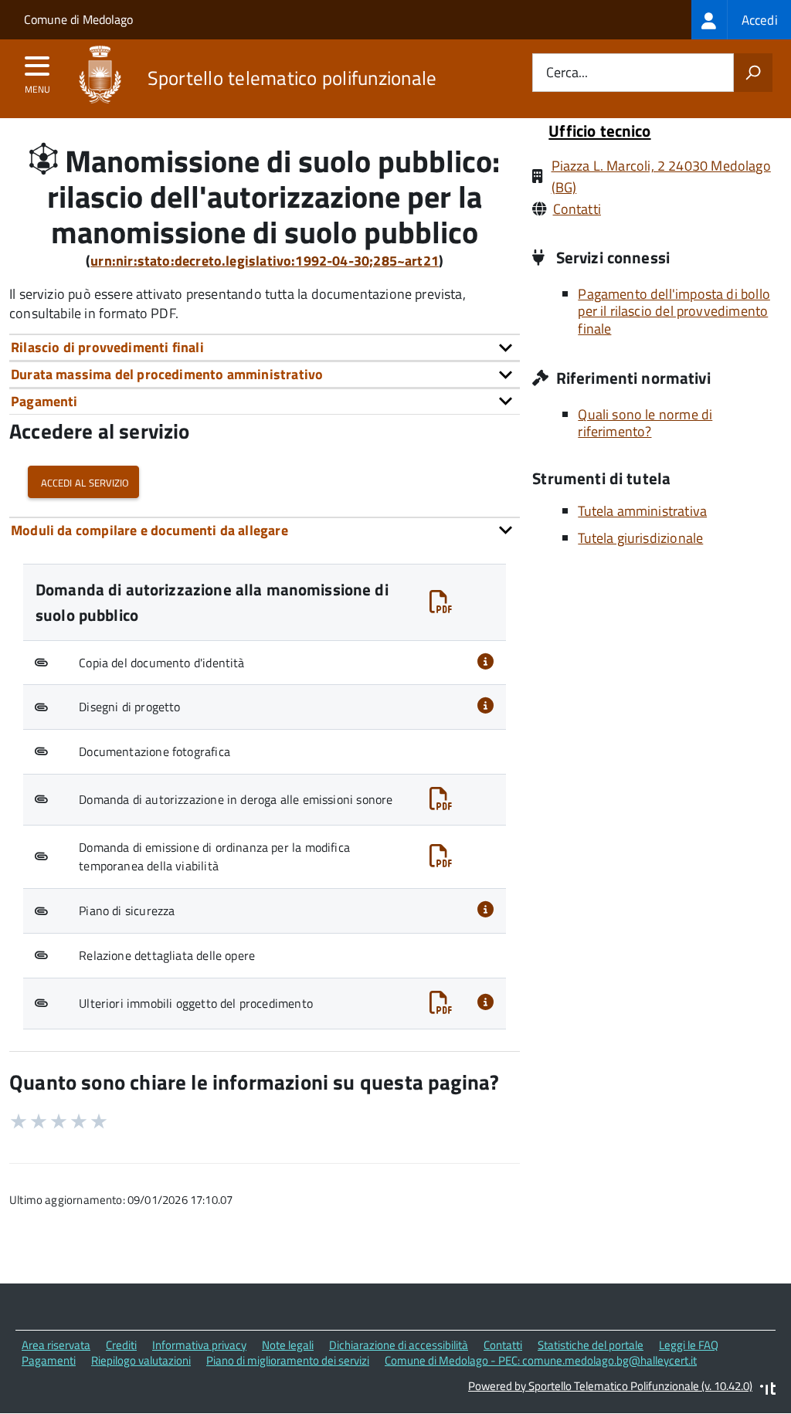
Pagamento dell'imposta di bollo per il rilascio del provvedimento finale (674, 311)
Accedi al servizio (83, 481)
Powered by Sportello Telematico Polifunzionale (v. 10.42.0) (610, 1386)
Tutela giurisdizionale (640, 537)
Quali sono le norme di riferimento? (645, 423)
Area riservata (56, 1345)
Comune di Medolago (78, 19)
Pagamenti (49, 1360)
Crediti (121, 1345)
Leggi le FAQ (688, 1345)
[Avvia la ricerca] (753, 72)
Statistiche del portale (590, 1345)
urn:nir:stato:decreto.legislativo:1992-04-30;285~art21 (264, 260)
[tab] (264, 347)
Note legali (288, 1345)
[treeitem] (741, 19)
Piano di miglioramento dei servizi (287, 1360)
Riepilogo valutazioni (141, 1360)
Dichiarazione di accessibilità (398, 1345)
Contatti (577, 208)
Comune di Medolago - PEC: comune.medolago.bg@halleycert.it (541, 1360)
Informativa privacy (199, 1345)
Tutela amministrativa (642, 510)
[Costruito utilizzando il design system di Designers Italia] (768, 1390)
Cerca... (567, 73)
